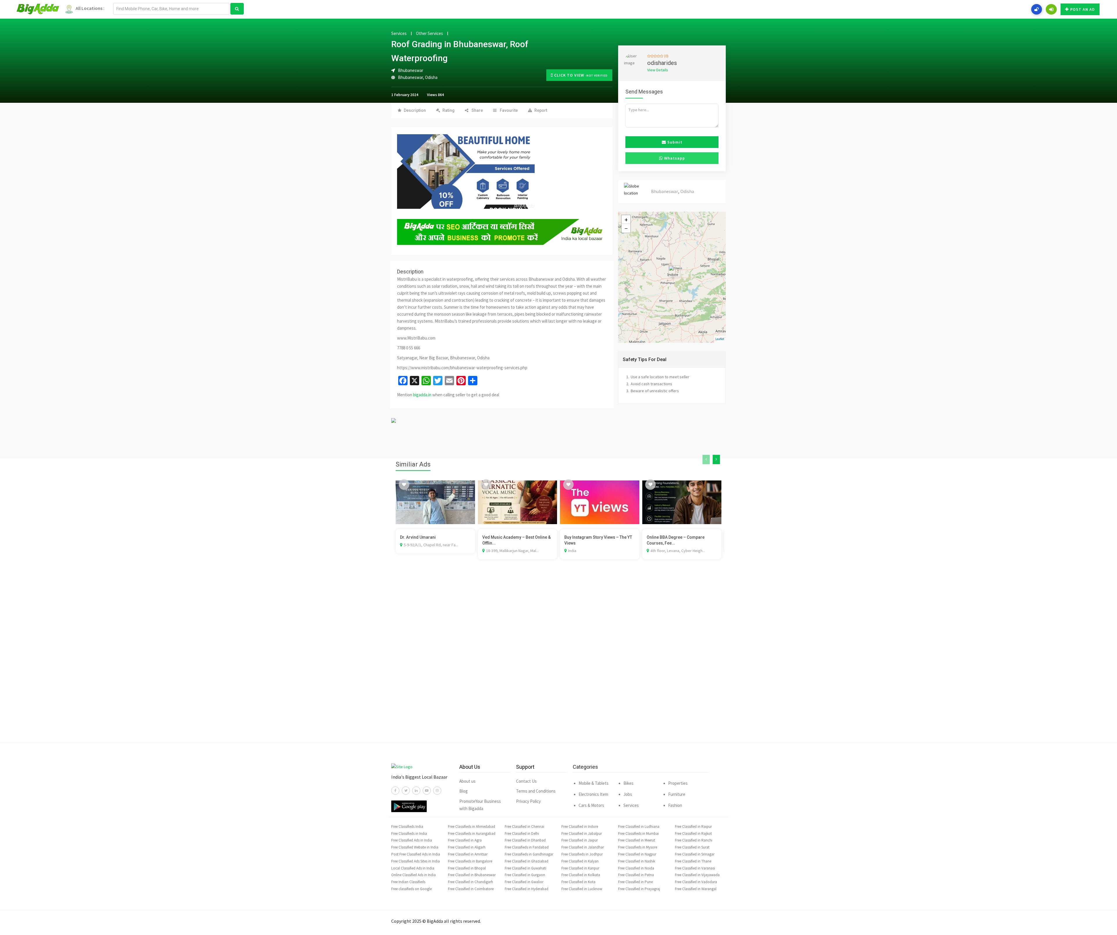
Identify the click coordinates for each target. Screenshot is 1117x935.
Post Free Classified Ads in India (415, 854)
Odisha (431, 77)
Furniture (676, 794)
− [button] (626, 228)
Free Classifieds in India (409, 833)
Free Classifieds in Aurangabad (471, 833)
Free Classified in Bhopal (467, 868)
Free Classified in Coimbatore (471, 888)
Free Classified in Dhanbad (525, 840)
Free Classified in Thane (693, 861)
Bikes (628, 783)
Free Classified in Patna (636, 874)
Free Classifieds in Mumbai (638, 833)
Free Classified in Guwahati (525, 868)
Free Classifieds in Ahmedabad (471, 826)
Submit (674, 142)
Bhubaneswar (410, 77)
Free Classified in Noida (636, 868)
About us (467, 781)
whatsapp (674, 158)
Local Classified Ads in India (412, 868)
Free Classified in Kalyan (580, 861)
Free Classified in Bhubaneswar (472, 874)
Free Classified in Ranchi (693, 840)
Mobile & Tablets (594, 783)
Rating (448, 110)
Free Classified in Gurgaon (525, 874)
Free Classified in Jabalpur (581, 833)
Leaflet (719, 339)
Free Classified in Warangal (695, 888)
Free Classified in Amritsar (468, 854)
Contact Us (526, 781)
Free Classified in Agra (465, 840)
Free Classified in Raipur (693, 826)
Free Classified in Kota (578, 881)
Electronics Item (593, 794)
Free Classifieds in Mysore (637, 847)
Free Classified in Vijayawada (697, 874)
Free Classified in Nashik (636, 861)
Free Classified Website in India (414, 847)
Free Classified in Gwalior (524, 881)
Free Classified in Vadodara (696, 881)
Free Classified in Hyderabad (526, 888)
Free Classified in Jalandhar (582, 847)
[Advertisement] (558, 660)
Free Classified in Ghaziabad (526, 861)
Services (399, 33)
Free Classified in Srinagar (694, 854)
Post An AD (1082, 9)
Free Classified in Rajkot (693, 833)
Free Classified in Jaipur (579, 840)
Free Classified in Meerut (636, 840)
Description (415, 110)
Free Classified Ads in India (411, 840)
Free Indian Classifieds (408, 881)
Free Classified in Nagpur (637, 854)
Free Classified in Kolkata (580, 874)
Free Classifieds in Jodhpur (582, 854)
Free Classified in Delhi (522, 833)
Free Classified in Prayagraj (639, 888)
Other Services (429, 33)
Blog (463, 791)
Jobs (627, 794)
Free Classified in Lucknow (581, 888)
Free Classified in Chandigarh (470, 881)
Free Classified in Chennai (524, 826)
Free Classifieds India (407, 826)
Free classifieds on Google (411, 888)
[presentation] (706, 459)
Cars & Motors (591, 805)
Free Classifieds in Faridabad (527, 847)
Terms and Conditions (536, 791)
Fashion (675, 805)
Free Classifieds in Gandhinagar (529, 854)
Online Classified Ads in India (413, 874)
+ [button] (626, 219)
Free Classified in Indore (579, 826)
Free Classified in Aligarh (466, 847)
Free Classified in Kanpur (580, 868)
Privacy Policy (528, 801)
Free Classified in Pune (635, 881)
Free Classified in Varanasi (695, 868)
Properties (678, 783)
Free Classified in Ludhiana (638, 826)
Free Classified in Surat (692, 847)
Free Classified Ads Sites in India (415, 861)
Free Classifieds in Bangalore (470, 861)
